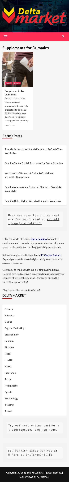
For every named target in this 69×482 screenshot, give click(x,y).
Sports (17, 83)
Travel (8, 411)
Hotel (8, 366)
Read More (10, 125)
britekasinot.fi (39, 454)
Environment (12, 334)
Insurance (10, 372)
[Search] (63, 36)
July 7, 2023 (20, 98)
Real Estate (11, 385)
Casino (8, 321)
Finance (9, 347)
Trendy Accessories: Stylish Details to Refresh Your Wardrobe (34, 151)
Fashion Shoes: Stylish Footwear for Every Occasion (34, 163)
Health (8, 83)
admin (9, 98)
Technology (11, 398)
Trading (9, 404)
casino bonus (52, 269)
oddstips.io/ (22, 429)
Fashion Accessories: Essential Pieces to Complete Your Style (33, 189)
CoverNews (26, 476)
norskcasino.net (32, 289)
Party (8, 379)
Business (10, 315)
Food (8, 353)
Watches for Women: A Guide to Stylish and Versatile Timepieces (29, 175)
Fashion (9, 340)
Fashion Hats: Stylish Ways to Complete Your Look (33, 201)
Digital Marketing (15, 328)
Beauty (9, 309)
